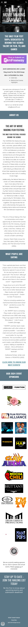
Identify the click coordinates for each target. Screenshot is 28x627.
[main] (14, 15)
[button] (2, 2)
